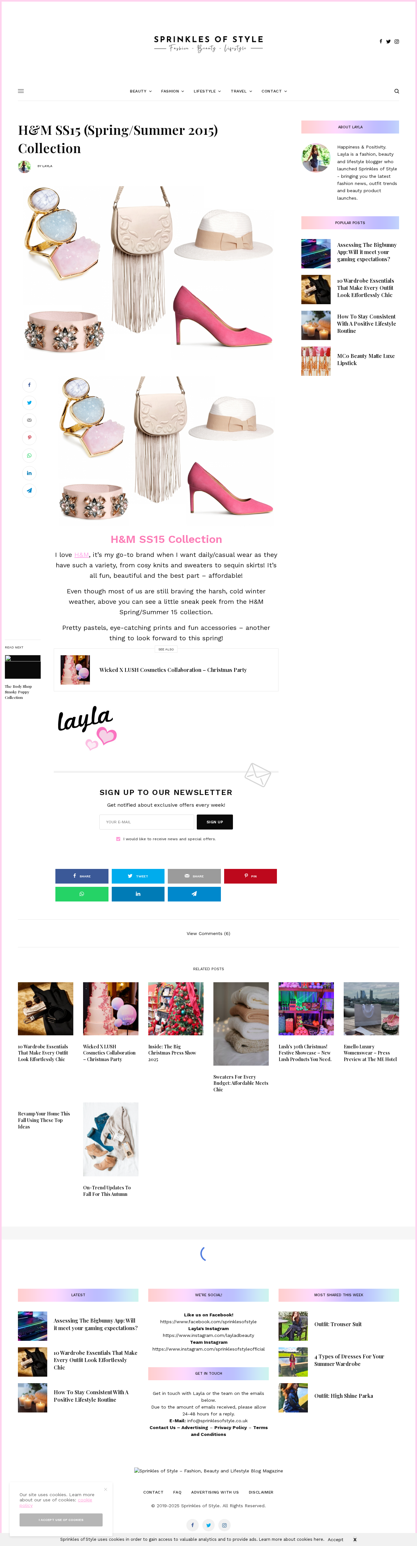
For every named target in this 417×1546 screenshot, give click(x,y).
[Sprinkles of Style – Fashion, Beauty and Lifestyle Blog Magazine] (208, 41)
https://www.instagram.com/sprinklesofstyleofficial (208, 1349)
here (318, 1539)
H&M (81, 555)
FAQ (177, 1492)
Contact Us (163, 1427)
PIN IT (170, 451)
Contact (153, 1492)
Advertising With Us (215, 1492)
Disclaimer (261, 1492)
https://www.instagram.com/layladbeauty (208, 1335)
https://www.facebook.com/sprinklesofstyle (208, 1321)
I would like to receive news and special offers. (169, 839)
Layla (47, 166)
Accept (335, 1539)
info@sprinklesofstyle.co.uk (217, 1420)
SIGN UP (215, 822)
